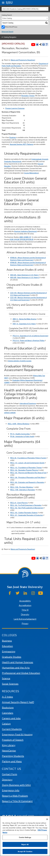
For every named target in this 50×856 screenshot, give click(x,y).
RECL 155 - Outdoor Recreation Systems (23, 512)
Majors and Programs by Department (23, 60)
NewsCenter (9, 750)
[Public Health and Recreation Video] (33, 44)
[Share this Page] (40, 44)
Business (7, 640)
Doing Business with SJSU (16, 785)
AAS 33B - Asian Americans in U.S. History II (24, 277)
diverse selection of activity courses (19, 361)
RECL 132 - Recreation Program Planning (24, 470)
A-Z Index (7, 696)
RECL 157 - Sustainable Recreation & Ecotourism (26, 515)
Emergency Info (10, 790)
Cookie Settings (25, 837)
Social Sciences (10, 684)
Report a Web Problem (15, 795)
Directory (7, 779)
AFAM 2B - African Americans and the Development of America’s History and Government (28, 263)
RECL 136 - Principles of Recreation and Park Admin (27, 477)
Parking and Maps (12, 761)
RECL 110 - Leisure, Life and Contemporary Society (27, 463)
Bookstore (8, 707)
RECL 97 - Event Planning (19, 503)
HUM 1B (18, 239)
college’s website (10, 412)
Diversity (25, 614)
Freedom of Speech (12, 740)
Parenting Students (13, 756)
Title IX (25, 610)
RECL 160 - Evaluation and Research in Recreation (27, 482)
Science (6, 678)
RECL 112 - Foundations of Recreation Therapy (26, 467)
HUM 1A (12, 239)
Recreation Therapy (27, 95)
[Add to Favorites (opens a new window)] (37, 44)
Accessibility (25, 601)
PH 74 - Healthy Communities (20, 434)
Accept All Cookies (25, 851)
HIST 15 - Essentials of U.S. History (24, 324)
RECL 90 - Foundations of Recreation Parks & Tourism (28, 458)
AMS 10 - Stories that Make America (24, 319)
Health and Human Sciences (17, 662)
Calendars (7, 713)
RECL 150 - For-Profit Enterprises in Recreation (26, 505)
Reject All (25, 844)
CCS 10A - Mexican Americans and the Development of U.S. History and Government (28, 294)
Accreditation (25, 605)
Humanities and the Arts (16, 667)
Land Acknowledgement (25, 619)
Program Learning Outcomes (15, 108)
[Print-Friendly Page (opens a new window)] (43, 44)
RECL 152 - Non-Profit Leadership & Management (26, 508)
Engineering (8, 651)
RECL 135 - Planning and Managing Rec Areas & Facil (28, 473)
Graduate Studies (11, 657)
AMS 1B (28, 237)
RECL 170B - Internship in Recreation (22, 490)
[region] (25, 836)
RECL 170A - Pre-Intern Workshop (21, 487)
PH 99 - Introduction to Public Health (22, 436)
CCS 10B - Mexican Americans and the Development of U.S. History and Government (28, 298)
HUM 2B (30, 239)
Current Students (12, 729)
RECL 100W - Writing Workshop (18, 424)
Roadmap (12, 137)
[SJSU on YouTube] (40, 593)
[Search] (47, 23)
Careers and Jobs (11, 718)
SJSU (9, 3)
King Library (8, 745)
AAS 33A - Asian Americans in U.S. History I (24, 275)
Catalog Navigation (10, 37)
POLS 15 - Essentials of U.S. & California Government (30, 336)
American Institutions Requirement (25, 231)
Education (7, 646)
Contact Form (9, 774)
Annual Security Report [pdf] (18, 702)
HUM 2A (24, 239)
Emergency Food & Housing (17, 734)
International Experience (28, 403)
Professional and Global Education (21, 673)
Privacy (25, 623)
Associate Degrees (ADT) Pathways (21, 144)
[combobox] (25, 9)
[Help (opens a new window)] (46, 44)
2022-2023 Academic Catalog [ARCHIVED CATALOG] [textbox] (20, 9)
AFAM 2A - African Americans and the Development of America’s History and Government (28, 259)
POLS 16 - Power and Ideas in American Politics (28, 340)
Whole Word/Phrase (11, 27)
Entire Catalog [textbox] (7, 18)
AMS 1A (22, 237)
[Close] (47, 819)
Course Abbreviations (31, 173)
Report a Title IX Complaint (17, 801)
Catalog (6, 723)
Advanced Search (7, 31)
